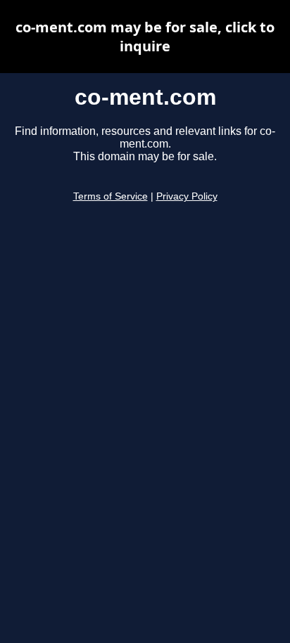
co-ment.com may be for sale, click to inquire (145, 37)
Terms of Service (110, 196)
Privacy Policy (187, 196)
